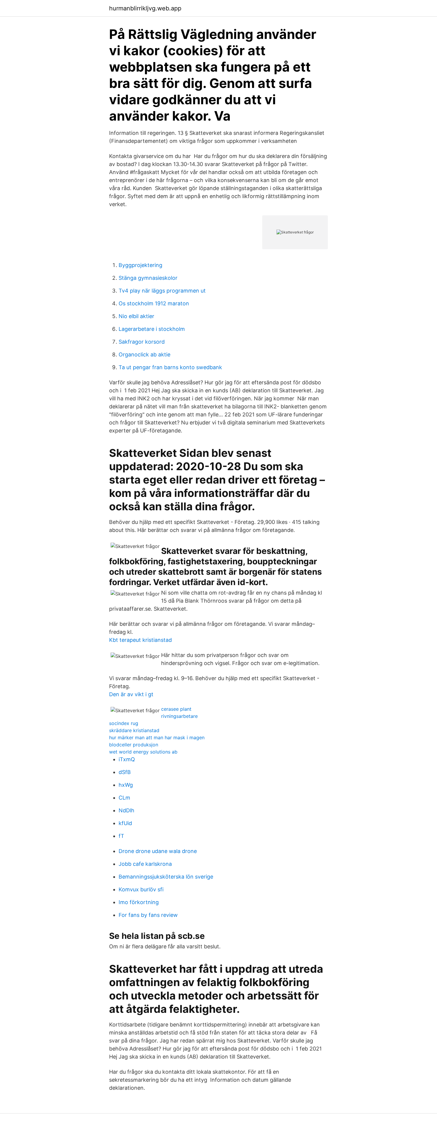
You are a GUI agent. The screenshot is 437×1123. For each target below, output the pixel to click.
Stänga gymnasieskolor (148, 278)
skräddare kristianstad (134, 730)
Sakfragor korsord (142, 342)
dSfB (125, 772)
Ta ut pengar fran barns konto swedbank (170, 367)
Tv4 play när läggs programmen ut (162, 291)
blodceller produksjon (133, 745)
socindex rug (123, 723)
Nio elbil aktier (136, 316)
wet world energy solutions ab (143, 752)
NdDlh (126, 810)
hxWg (126, 785)
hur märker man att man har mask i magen (157, 737)
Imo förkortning (139, 902)
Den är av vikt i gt (131, 694)
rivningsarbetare (179, 716)
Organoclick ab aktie (144, 354)
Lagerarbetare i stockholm (152, 329)
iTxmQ (127, 759)
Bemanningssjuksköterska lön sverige (166, 877)
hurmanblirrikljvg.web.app (145, 8)
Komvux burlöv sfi (141, 889)
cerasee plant (176, 709)
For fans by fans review (148, 915)
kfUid (125, 823)
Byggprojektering (140, 265)
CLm (124, 798)
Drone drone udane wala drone (158, 851)
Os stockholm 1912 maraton (154, 303)
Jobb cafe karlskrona (145, 864)
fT (121, 836)
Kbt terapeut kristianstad (140, 640)
